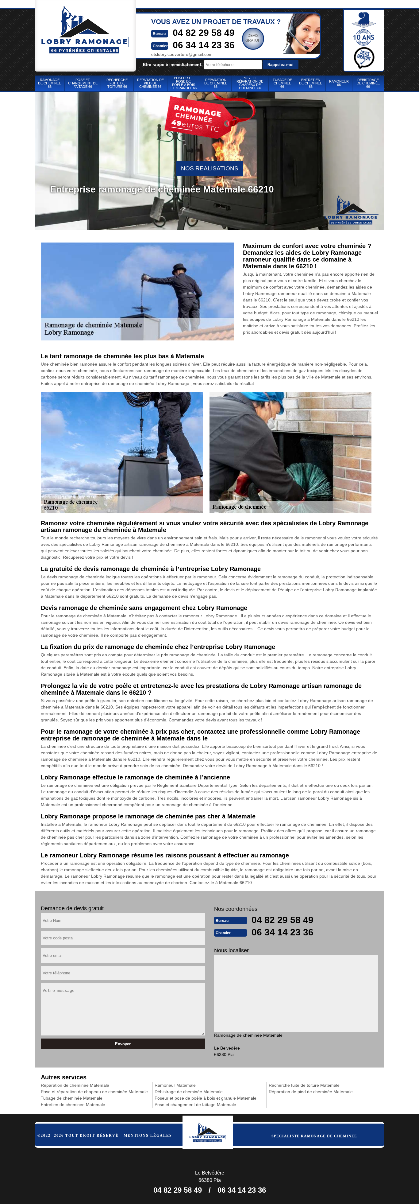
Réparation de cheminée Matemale (75, 1085)
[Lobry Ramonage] (214, 1131)
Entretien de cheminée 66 (310, 83)
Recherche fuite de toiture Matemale (304, 1085)
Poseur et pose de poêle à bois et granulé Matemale (205, 1098)
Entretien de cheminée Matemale (73, 1104)
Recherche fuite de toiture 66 (117, 83)
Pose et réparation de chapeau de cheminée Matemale (94, 1091)
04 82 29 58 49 (204, 33)
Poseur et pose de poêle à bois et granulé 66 (184, 83)
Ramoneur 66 (339, 83)
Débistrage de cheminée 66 (368, 83)
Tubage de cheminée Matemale (71, 1098)
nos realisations (209, 168)
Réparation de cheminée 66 (215, 83)
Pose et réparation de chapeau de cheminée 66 (249, 83)
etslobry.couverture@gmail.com (182, 54)
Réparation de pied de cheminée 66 (150, 83)
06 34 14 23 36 (204, 45)
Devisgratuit (253, 38)
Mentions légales (148, 1135)
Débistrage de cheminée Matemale (189, 1091)
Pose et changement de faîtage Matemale (195, 1104)
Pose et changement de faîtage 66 (83, 83)
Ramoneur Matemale (175, 1085)
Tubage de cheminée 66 (282, 83)
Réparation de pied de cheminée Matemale (311, 1091)
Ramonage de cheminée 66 (49, 83)
